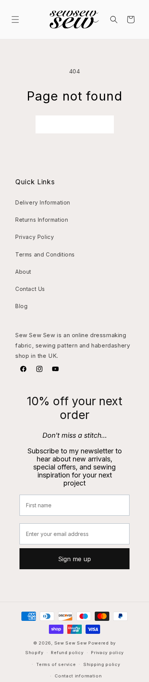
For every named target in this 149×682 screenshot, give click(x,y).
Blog (21, 306)
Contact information (78, 676)
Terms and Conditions (45, 254)
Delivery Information (42, 202)
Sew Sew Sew (70, 643)
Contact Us (30, 289)
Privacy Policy (34, 237)
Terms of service (56, 664)
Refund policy (67, 652)
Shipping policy (101, 664)
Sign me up (74, 559)
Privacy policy (107, 652)
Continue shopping (74, 124)
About (23, 271)
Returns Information (41, 219)
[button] (15, 19)
